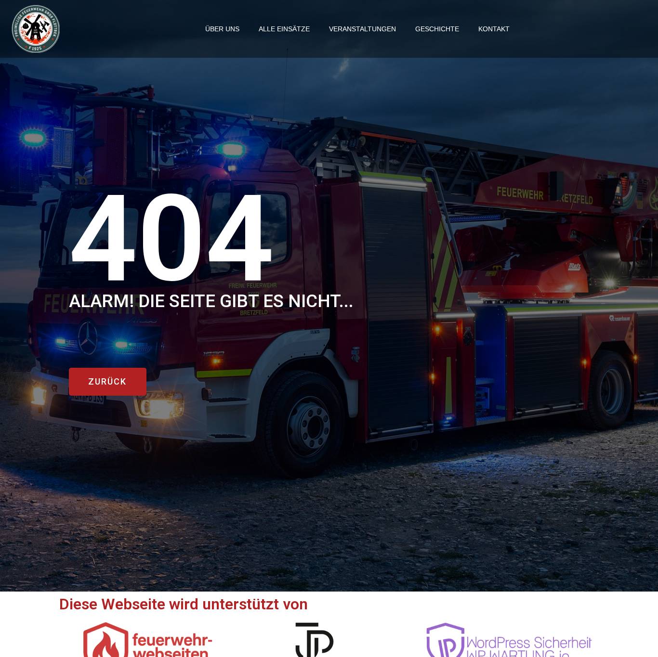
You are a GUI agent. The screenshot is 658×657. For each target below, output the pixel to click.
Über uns (222, 29)
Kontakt (494, 29)
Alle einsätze (284, 29)
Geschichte (437, 29)
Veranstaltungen (362, 29)
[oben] (640, 620)
